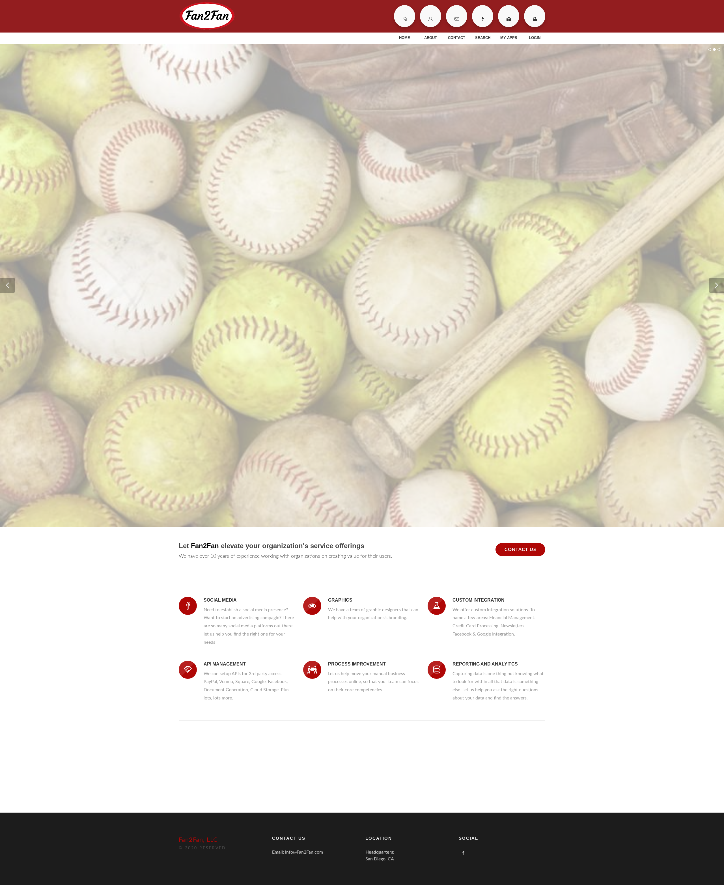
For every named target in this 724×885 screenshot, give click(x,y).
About (430, 16)
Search (482, 16)
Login (534, 16)
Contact (456, 16)
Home (404, 16)
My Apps (508, 16)
